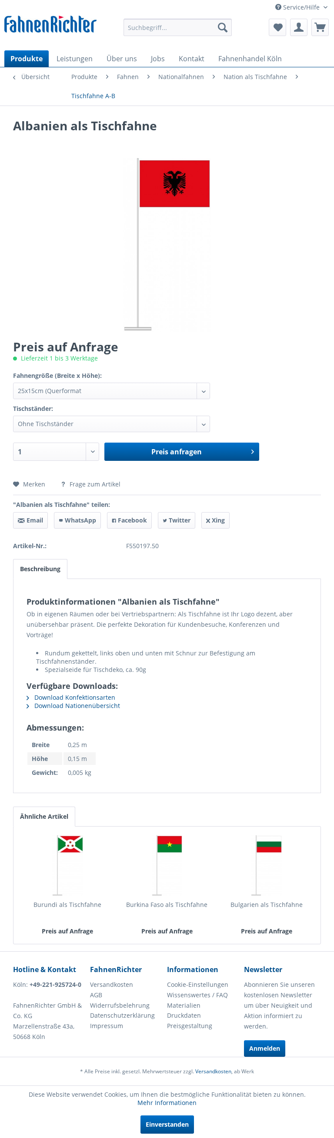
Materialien (183, 1005)
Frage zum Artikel (94, 484)
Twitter (178, 520)
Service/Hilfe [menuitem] (301, 7)
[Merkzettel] (277, 27)
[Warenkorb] (320, 27)
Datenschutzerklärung (122, 1015)
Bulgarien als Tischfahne (266, 904)
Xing (217, 520)
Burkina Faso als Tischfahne (166, 904)
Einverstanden (167, 1124)
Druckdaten (184, 1015)
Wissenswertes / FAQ (197, 995)
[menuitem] (178, 27)
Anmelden (264, 1048)
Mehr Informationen (167, 1102)
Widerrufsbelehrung (120, 1005)
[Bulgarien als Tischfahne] (266, 865)
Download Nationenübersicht (76, 705)
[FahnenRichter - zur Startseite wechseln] (50, 26)
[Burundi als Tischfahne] (67, 865)
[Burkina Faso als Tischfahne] (167, 865)
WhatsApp (79, 520)
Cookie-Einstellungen (197, 984)
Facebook (131, 520)
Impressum (106, 1026)
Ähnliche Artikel (44, 816)
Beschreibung (40, 569)
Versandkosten (111, 984)
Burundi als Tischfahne (67, 904)
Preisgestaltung (189, 1026)
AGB (96, 995)
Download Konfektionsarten (74, 697)
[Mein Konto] (298, 27)
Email (34, 520)
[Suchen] (223, 27)
